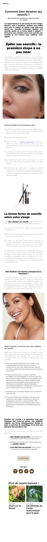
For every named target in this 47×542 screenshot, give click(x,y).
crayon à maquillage (27, 142)
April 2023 (34, 508)
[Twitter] (21, 471)
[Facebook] (15, 471)
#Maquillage (23, 458)
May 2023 (15, 506)
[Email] (32, 471)
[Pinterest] (26, 471)
